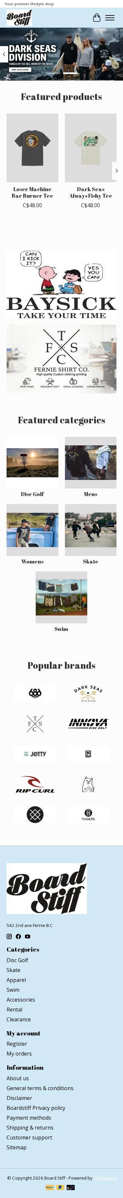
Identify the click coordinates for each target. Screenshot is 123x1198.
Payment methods (29, 1117)
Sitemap (17, 1147)
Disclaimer (19, 1098)
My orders (19, 1053)
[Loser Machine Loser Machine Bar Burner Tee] (32, 147)
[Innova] (88, 724)
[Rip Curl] (35, 785)
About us (18, 1078)
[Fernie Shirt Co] (35, 724)
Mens (90, 494)
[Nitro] (88, 755)
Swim (61, 629)
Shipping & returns (30, 1127)
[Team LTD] (88, 815)
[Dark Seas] (88, 694)
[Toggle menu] (109, 17)
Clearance (19, 1019)
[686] (35, 694)
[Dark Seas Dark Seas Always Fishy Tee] (91, 147)
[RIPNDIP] (88, 785)
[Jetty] (35, 755)
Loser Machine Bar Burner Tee (32, 192)
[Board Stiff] (19, 18)
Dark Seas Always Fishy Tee (90, 192)
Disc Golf (32, 494)
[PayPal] (50, 1188)
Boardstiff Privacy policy (36, 1107)
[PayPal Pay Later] (60, 1188)
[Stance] (35, 815)
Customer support (29, 1137)
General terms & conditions (40, 1088)
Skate (90, 561)
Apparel (16, 980)
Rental (14, 1009)
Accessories (21, 999)
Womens (32, 561)
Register (17, 1043)
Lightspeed (104, 1178)
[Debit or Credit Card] (71, 1188)
